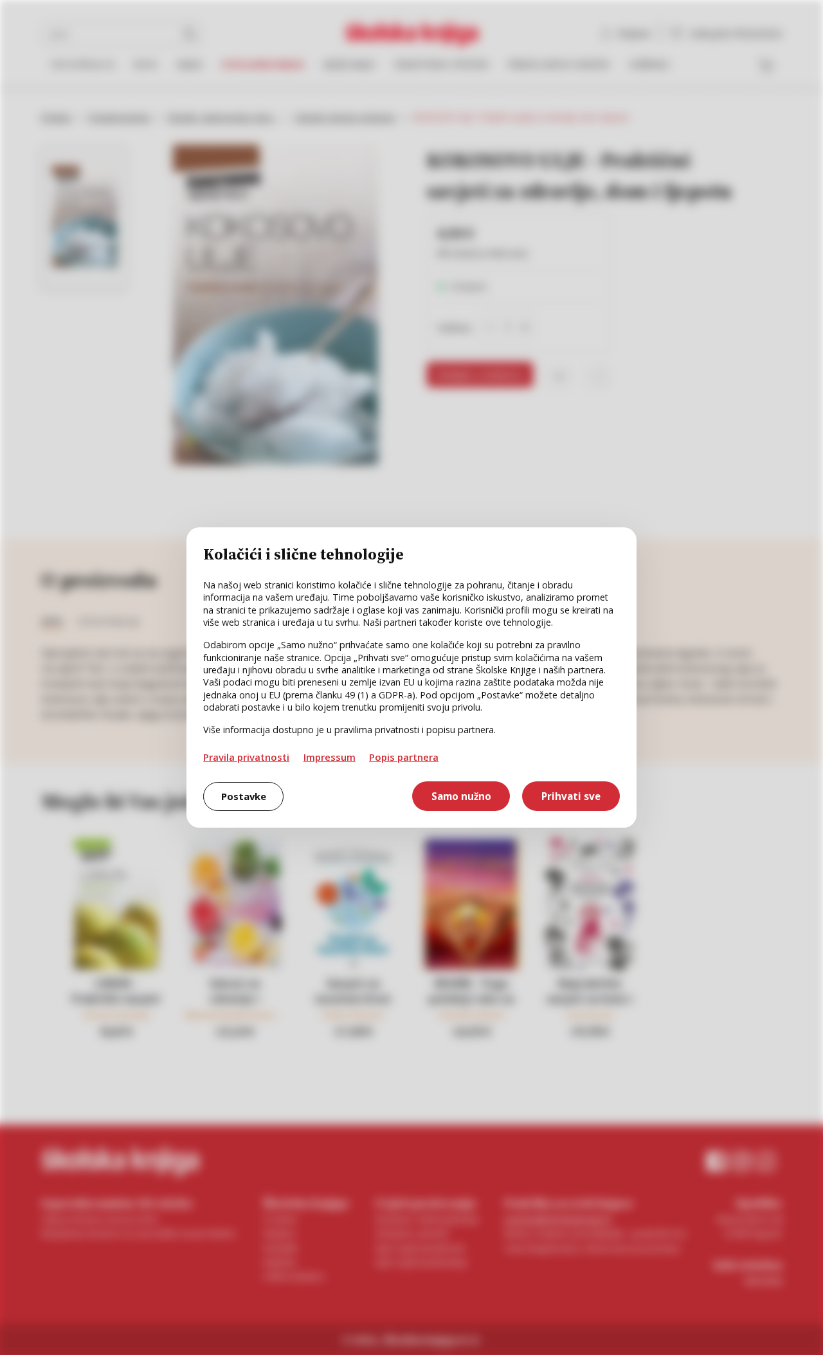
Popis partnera (404, 756)
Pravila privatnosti (246, 756)
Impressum (329, 756)
